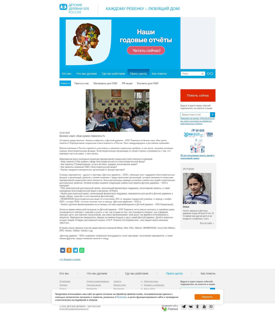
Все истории (206, 223)
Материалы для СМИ (105, 83)
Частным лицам (94, 285)
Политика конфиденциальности (74, 309)
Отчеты (63, 289)
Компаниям (92, 289)
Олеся (186, 206)
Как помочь (159, 73)
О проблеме (65, 281)
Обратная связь (151, 281)
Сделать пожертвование (98, 281)
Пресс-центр (138, 73)
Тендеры (63, 285)
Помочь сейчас (198, 95)
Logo (74, 8)
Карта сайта (149, 289)
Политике (122, 297)
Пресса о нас (81, 83)
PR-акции (127, 83)
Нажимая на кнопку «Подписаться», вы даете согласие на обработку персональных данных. (197, 121)
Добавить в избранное (154, 285)
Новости (65, 83)
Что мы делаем (86, 73)
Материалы (119, 289)
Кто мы (66, 73)
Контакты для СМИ (147, 83)
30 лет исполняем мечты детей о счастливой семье (197, 156)
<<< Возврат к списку (70, 259)
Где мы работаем (113, 73)
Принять (207, 296)
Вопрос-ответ (120, 285)
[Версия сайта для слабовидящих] (210, 74)
